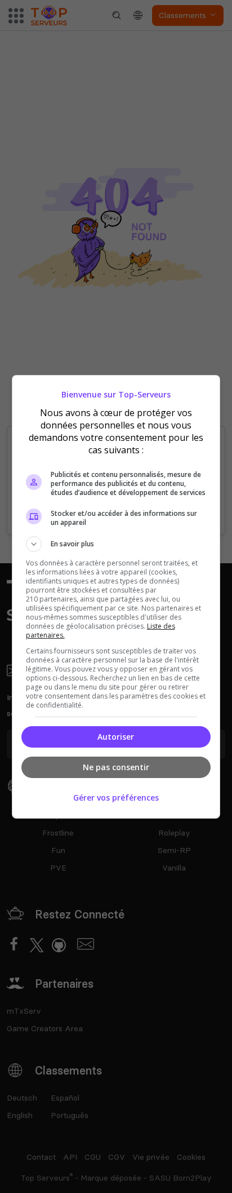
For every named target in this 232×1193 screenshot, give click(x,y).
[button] (116, 544)
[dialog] (116, 597)
